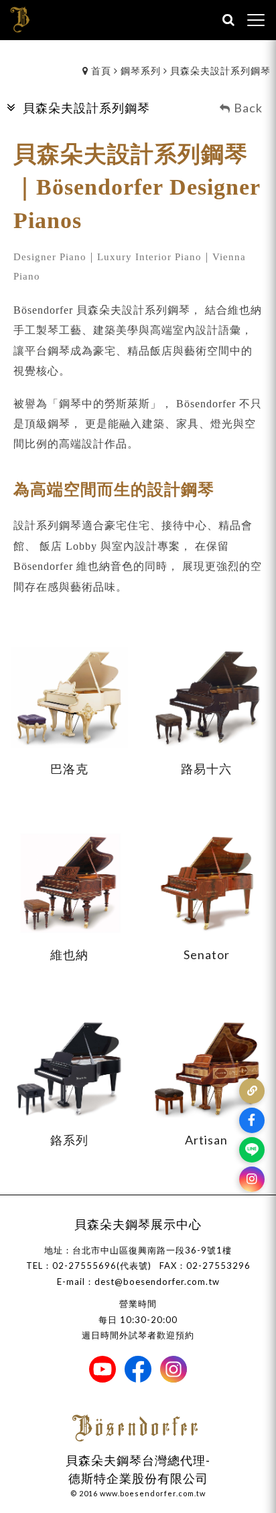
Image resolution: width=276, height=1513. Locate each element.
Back (248, 107)
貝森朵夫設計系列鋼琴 (220, 70)
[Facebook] (252, 1120)
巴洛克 (69, 768)
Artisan (206, 1139)
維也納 (69, 954)
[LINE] (252, 1150)
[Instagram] (252, 1179)
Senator (207, 954)
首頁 (101, 70)
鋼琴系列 (141, 70)
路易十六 (206, 768)
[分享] (252, 1091)
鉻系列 (69, 1139)
